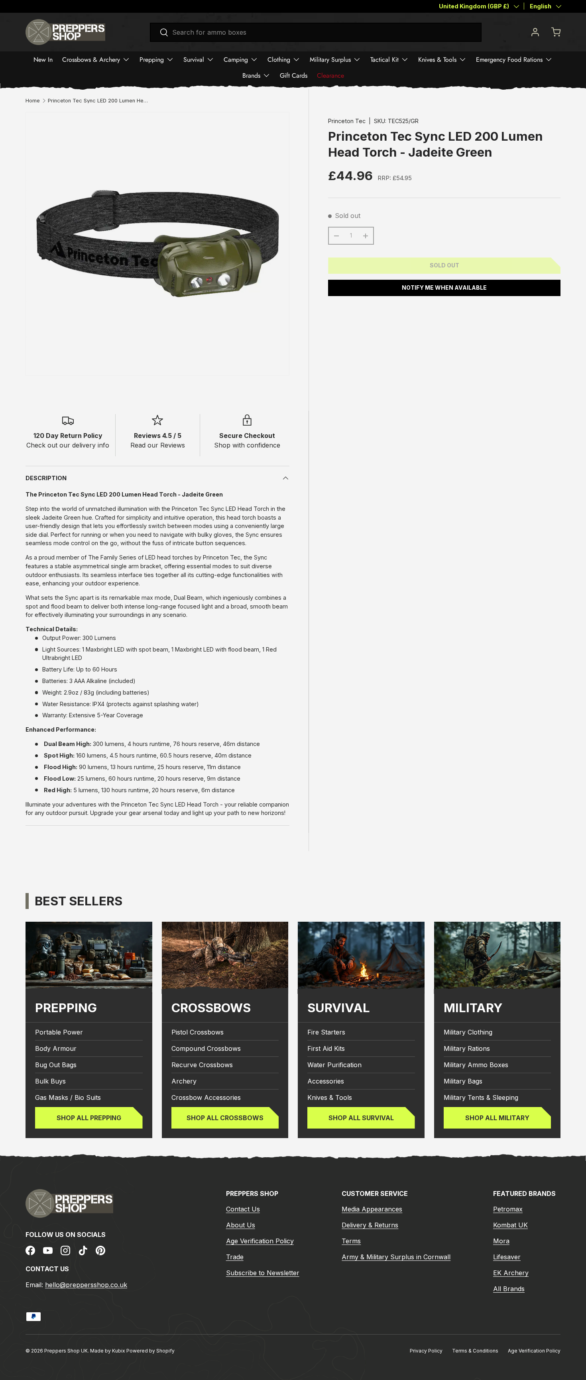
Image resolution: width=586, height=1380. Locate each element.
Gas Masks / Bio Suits (68, 1097)
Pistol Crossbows (197, 1032)
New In (43, 59)
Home (33, 101)
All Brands (509, 1289)
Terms (351, 1241)
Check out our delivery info (67, 445)
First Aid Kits (326, 1048)
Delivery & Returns (370, 1225)
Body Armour (56, 1048)
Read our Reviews (157, 445)
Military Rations (467, 1048)
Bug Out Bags (56, 1065)
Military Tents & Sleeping (481, 1097)
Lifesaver (507, 1257)
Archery (184, 1081)
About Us (240, 1225)
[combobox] (316, 32)
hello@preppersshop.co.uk (86, 1285)
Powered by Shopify (150, 1351)
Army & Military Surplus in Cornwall (396, 1257)
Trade (235, 1257)
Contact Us (243, 1209)
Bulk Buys (50, 1081)
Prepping (152, 59)
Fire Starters (326, 1032)
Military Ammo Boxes (476, 1065)
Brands (251, 75)
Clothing (278, 59)
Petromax (508, 1209)
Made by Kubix (108, 1351)
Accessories (325, 1081)
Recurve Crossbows (202, 1065)
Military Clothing (468, 1032)
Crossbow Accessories (206, 1097)
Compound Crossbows (206, 1048)
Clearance (330, 75)
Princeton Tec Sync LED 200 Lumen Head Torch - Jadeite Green (99, 101)
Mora (501, 1241)
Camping (236, 59)
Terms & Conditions (475, 1351)
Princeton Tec (347, 121)
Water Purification (334, 1065)
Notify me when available (444, 287)
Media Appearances (372, 1209)
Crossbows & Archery (91, 59)
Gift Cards (293, 75)
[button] (555, 32)
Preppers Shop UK (66, 1351)
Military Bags (463, 1081)
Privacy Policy (426, 1351)
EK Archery (511, 1273)
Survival (193, 59)
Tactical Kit (384, 59)
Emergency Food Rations (509, 59)
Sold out (444, 265)
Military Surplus (330, 59)
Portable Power (59, 1032)
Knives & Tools (437, 59)
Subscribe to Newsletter (262, 1273)
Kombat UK (510, 1225)
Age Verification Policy (260, 1241)
